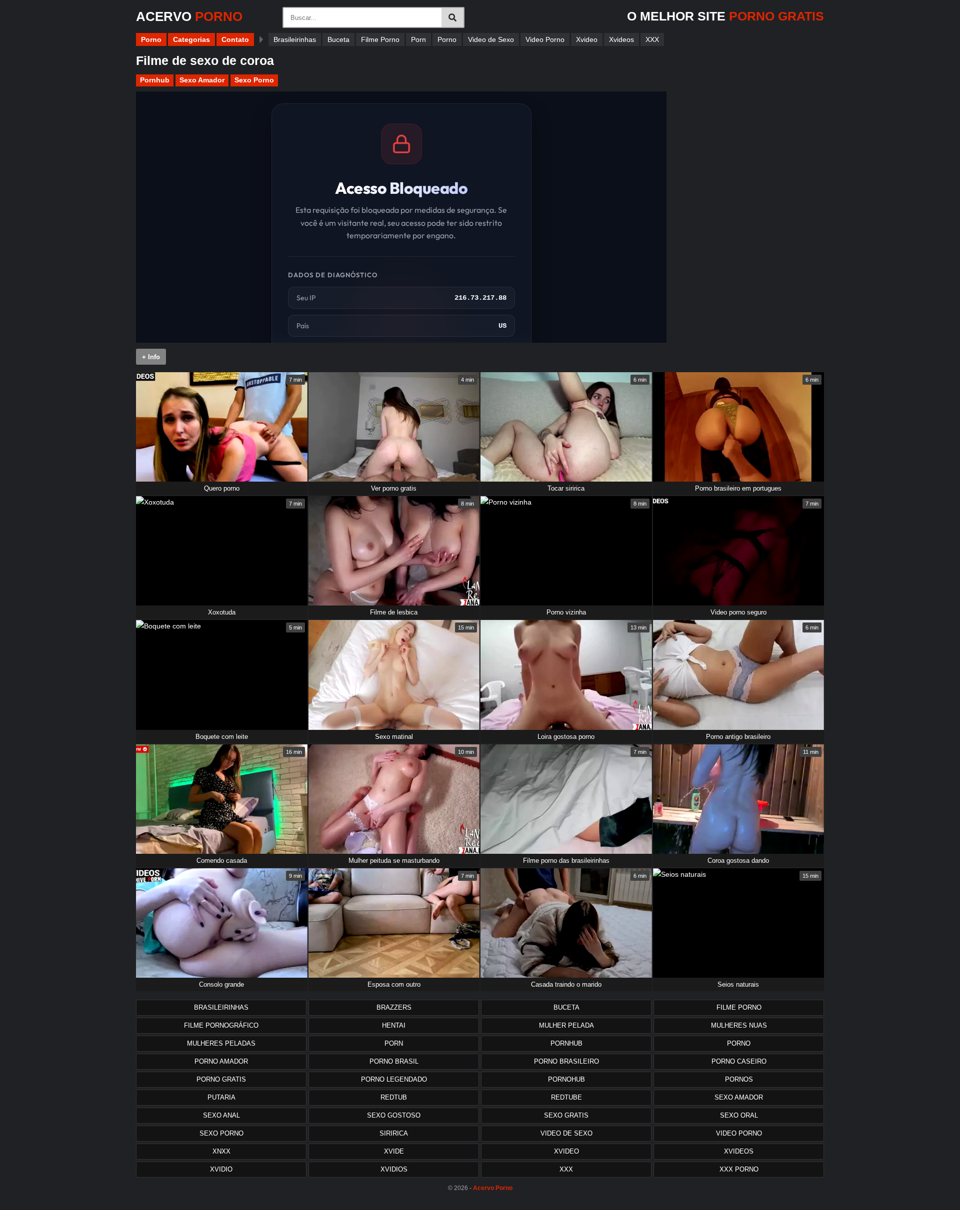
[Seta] (261, 39)
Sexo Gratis (566, 1115)
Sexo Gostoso (393, 1115)
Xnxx (221, 1151)
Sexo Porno (254, 80)
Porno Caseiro (739, 1061)
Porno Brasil (394, 1061)
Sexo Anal (221, 1115)
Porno (151, 39)
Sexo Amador (202, 80)
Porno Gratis (221, 1079)
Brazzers (394, 1007)
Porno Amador (221, 1061)
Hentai (394, 1025)
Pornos (739, 1079)
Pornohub (566, 1079)
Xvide (394, 1151)
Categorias (191, 39)
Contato (235, 39)
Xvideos (621, 39)
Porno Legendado (394, 1079)
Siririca (394, 1133)
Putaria (222, 1097)
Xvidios (394, 1169)
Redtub (393, 1097)
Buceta (339, 39)
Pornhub (155, 80)
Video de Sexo (491, 39)
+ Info (151, 357)
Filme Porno (380, 39)
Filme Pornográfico (221, 1025)
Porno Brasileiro (566, 1061)
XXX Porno (739, 1169)
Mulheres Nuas (739, 1025)
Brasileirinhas (295, 39)
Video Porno (545, 39)
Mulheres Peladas (221, 1043)
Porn (418, 39)
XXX (652, 39)
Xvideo (587, 39)
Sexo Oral (739, 1115)
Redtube (566, 1097)
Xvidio (221, 1169)
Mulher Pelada (566, 1025)
